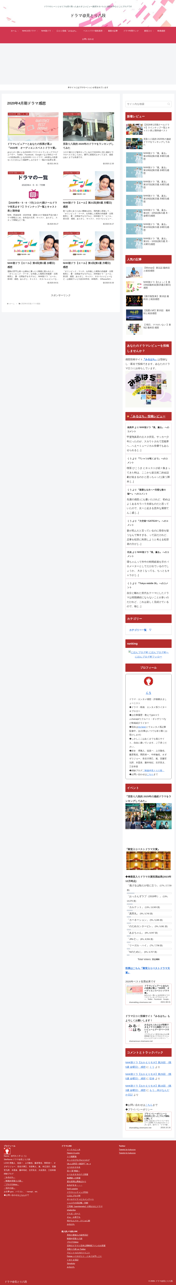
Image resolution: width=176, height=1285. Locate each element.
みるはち (71, 1224)
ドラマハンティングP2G (77, 1192)
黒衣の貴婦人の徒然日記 (77, 1235)
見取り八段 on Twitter (76, 1249)
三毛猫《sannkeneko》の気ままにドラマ (85, 1206)
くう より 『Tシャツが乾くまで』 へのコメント (147, 460)
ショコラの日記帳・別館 (77, 1203)
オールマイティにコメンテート (80, 1199)
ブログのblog (72, 1242)
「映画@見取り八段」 (13, 1181)
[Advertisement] (88, 64)
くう (148, 692)
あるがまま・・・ (74, 1185)
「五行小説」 (9, 1188)
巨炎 (151, 1078)
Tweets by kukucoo (127, 1149)
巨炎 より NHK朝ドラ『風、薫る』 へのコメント (148, 554)
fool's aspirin (72, 1189)
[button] (168, 104)
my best (142, 727)
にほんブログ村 (73, 1196)
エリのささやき (73, 1167)
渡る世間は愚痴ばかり (76, 1181)
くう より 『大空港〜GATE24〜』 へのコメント (147, 523)
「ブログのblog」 (11, 1184)
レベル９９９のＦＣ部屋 (77, 1174)
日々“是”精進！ (73, 1171)
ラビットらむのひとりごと (78, 1253)
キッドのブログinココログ (78, 1160)
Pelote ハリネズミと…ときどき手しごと (84, 1256)
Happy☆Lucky (73, 1153)
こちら (150, 774)
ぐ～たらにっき (73, 1149)
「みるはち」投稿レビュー (147, 416)
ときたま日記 (73, 1260)
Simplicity (71, 1263)
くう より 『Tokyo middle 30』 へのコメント (147, 585)
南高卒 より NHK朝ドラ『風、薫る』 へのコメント (148, 429)
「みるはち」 (9, 1177)
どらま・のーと (73, 1213)
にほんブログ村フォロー (148, 656)
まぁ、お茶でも (73, 1217)
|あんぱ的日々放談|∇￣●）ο (79, 1164)
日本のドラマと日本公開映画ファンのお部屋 (86, 1245)
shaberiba (71, 1210)
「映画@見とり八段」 (153, 770)
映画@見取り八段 (74, 1238)
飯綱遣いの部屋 (73, 1178)
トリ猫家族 (72, 1156)
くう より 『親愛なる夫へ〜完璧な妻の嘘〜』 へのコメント (146, 492)
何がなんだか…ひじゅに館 (78, 1221)
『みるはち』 (150, 359)
